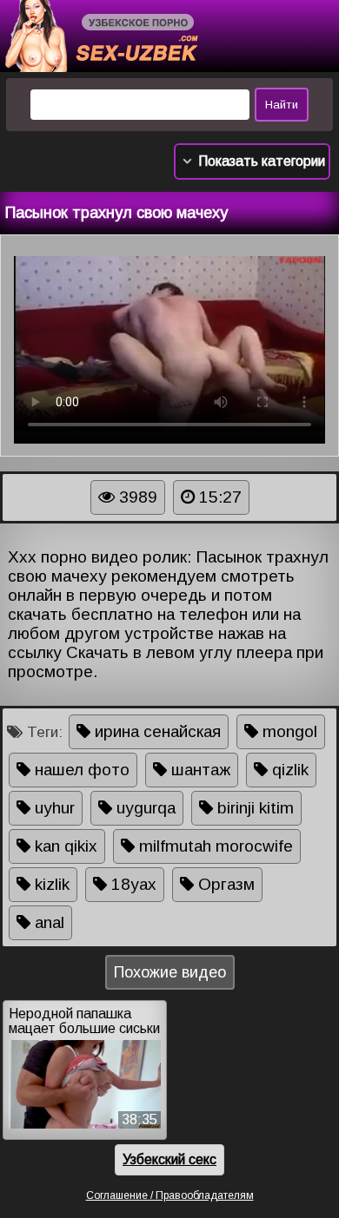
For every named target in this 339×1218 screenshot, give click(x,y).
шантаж (198, 769)
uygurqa (144, 808)
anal (47, 922)
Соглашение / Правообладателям (170, 1195)
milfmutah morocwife (214, 846)
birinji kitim (253, 808)
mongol (287, 731)
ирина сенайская (155, 731)
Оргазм (224, 884)
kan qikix (63, 846)
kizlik (50, 884)
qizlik (288, 769)
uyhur (52, 808)
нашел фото (80, 769)
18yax (131, 884)
